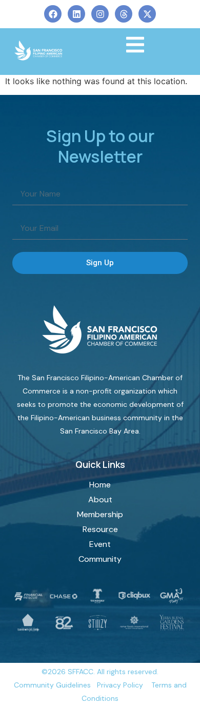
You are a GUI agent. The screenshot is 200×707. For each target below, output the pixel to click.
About (100, 499)
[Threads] (123, 14)
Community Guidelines (52, 685)
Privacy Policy (120, 685)
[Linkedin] (76, 14)
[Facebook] (53, 14)
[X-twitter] (147, 14)
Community (100, 559)
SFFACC (80, 671)
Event (100, 544)
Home (100, 484)
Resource (100, 529)
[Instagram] (100, 14)
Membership (100, 514)
